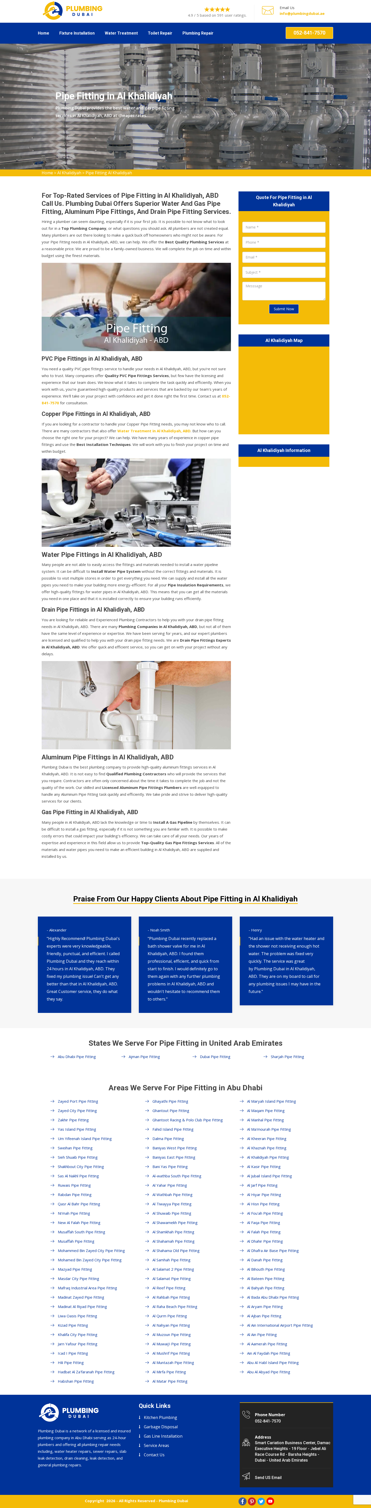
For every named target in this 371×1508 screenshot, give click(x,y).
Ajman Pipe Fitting (144, 1056)
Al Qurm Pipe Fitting (169, 1315)
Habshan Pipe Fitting (76, 1381)
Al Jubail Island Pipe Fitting (269, 1175)
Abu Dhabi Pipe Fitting (77, 1056)
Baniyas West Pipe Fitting (174, 1147)
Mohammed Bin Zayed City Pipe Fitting (91, 1250)
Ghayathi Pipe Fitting (170, 1101)
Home (43, 33)
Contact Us (154, 1455)
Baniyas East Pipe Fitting (173, 1157)
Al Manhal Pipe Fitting (265, 1119)
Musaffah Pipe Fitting (76, 1241)
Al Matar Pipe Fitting (170, 1381)
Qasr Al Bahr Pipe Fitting (79, 1203)
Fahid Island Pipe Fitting (173, 1129)
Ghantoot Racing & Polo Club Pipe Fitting (187, 1119)
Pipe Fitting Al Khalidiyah (109, 173)
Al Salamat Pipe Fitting (171, 1278)
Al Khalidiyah (69, 173)
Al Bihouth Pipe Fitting (266, 1269)
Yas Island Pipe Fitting (77, 1129)
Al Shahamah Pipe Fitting (173, 1241)
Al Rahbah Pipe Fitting (171, 1297)
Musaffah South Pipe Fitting (81, 1231)
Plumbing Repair (198, 33)
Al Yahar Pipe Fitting (169, 1185)
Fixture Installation (77, 33)
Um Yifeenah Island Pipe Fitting (85, 1138)
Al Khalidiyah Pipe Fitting (268, 1157)
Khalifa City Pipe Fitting (77, 1334)
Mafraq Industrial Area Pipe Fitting (87, 1287)
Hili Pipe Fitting (71, 1362)
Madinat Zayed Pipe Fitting (81, 1297)
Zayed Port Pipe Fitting (78, 1101)
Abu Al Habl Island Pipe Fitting (273, 1362)
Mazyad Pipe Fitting (75, 1269)
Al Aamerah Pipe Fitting (267, 1343)
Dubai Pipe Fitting (215, 1056)
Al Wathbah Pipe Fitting (172, 1194)
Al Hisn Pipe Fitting (263, 1203)
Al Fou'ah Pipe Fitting (265, 1213)
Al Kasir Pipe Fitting (264, 1166)
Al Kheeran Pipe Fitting (266, 1138)
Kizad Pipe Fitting (73, 1325)
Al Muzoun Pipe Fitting (171, 1334)
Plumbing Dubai (173, 1500)
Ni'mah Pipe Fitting (74, 1213)
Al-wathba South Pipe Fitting (176, 1175)
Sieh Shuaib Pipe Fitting (78, 1157)
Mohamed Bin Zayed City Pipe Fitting (90, 1259)
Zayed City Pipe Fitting (77, 1110)
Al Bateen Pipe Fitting (265, 1278)
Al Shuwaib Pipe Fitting (171, 1213)
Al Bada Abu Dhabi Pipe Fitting (273, 1297)
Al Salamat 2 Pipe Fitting (173, 1269)
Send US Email (268, 1477)
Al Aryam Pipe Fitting (265, 1306)
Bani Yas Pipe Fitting (170, 1166)
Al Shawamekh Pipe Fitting (175, 1222)
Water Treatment (121, 33)
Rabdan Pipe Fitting (75, 1194)
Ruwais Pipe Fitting (74, 1185)
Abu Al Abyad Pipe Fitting (268, 1371)
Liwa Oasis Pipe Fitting (77, 1315)
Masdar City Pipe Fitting (78, 1278)
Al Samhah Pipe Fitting (171, 1259)
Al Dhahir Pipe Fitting (265, 1241)
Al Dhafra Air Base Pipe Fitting (273, 1250)
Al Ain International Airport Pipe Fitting (280, 1325)
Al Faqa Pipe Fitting (263, 1222)
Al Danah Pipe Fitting (265, 1259)
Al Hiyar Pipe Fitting (264, 1194)
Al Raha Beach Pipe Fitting (174, 1306)
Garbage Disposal (161, 1427)
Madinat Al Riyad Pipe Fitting (82, 1306)
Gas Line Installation (163, 1436)
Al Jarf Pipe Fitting (262, 1185)
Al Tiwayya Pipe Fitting (172, 1203)
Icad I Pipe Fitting (73, 1353)
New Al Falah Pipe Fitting (79, 1222)
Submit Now (284, 308)
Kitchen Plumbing (160, 1417)
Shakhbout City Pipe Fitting (81, 1166)
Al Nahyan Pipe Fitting (171, 1325)
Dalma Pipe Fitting (168, 1138)
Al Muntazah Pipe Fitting (173, 1362)
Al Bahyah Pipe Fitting (265, 1287)
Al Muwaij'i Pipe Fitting (171, 1343)
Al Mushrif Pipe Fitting (171, 1353)
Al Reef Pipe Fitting (169, 1287)
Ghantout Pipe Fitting (170, 1110)
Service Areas (156, 1445)
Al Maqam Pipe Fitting (266, 1110)
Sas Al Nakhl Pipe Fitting (78, 1175)
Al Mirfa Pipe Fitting (169, 1371)
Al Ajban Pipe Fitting (264, 1315)
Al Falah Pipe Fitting (264, 1231)
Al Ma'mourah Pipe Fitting (269, 1129)
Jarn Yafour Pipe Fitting (77, 1343)
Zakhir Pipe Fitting (73, 1119)
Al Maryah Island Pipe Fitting (271, 1101)
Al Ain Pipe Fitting (262, 1334)
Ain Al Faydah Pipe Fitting (268, 1353)
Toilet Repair (160, 33)
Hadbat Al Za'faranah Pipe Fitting (86, 1371)
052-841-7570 (309, 33)
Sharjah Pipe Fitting (287, 1056)
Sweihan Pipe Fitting (75, 1147)
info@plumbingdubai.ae (302, 13)
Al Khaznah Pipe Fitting (266, 1147)
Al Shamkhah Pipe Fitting (173, 1231)
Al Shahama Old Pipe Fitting (176, 1250)
